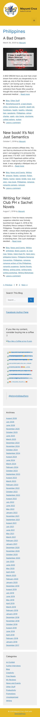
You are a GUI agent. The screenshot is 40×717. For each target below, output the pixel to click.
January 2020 (12, 582)
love (29, 179)
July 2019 (10, 593)
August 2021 (11, 523)
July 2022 (10, 502)
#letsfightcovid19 (13, 104)
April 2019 (10, 603)
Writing (29, 172)
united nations (9, 120)
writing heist (26, 270)
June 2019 (10, 596)
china (5, 107)
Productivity (11, 690)
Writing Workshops (25, 273)
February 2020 (12, 579)
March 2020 (11, 575)
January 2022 (11, 513)
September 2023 (13, 474)
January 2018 (11, 642)
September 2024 (13, 453)
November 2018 (12, 621)
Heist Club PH (19, 254)
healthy (22, 110)
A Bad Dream (14, 38)
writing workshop (10, 273)
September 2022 (13, 495)
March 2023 (11, 481)
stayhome (29, 116)
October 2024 (12, 450)
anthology (10, 251)
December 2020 (12, 548)
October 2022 (12, 492)
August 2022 (11, 499)
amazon (9, 176)
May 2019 (10, 600)
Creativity (10, 673)
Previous (7, 285)
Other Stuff (15, 101)
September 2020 (13, 558)
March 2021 (11, 537)
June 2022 (10, 506)
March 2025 (11, 439)
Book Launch (20, 251)
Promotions (10, 694)
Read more (25, 94)
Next (25, 285)
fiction (29, 176)
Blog (7, 101)
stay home (19, 116)
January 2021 (11, 544)
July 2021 (10, 527)
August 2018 (11, 628)
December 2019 (12, 586)
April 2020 (10, 572)
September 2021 (13, 520)
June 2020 (10, 565)
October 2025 (12, 432)
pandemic (11, 113)
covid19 (22, 107)
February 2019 (12, 610)
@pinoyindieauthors (18, 396)
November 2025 (12, 429)
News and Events (17, 172)
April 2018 (10, 635)
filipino (5, 179)
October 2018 (11, 624)
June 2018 (10, 631)
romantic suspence (11, 266)
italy (4, 113)
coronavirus (13, 107)
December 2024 (12, 443)
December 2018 (12, 617)
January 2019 (11, 614)
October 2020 (12, 555)
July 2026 (10, 422)
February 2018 (12, 638)
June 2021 (10, 530)
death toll (30, 107)
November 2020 (13, 551)
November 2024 (13, 446)
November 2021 (12, 516)
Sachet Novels (26, 266)
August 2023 (11, 478)
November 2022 (12, 488)
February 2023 (12, 485)
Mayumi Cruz (28, 8)
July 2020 (10, 561)
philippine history (10, 257)
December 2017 (12, 645)
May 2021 (10, 534)
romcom (21, 185)
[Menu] (34, 20)
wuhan (18, 120)
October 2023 (12, 471)
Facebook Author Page (17, 312)
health (15, 110)
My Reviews (11, 680)
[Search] (31, 300)
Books (15, 176)
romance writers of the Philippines (17, 263)
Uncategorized (12, 697)
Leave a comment (13, 123)
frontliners (7, 110)
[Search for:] (17, 300)
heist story (30, 254)
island (18, 179)
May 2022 (10, 509)
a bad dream (26, 104)
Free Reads (11, 676)
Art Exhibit (10, 662)
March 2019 (11, 607)
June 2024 (10, 460)
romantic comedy (10, 185)
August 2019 (11, 589)
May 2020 (10, 568)
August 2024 (11, 457)
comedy (22, 176)
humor (12, 179)
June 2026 (10, 425)
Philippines (21, 113)
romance (30, 182)
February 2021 (12, 541)
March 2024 (11, 464)
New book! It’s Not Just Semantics (18, 134)
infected (29, 110)
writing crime (15, 270)
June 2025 (10, 436)
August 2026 (11, 418)
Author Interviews (13, 666)
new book (12, 182)
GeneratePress (20, 714)
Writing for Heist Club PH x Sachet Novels (18, 202)
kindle (24, 179)
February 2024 (12, 467)
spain (12, 116)
